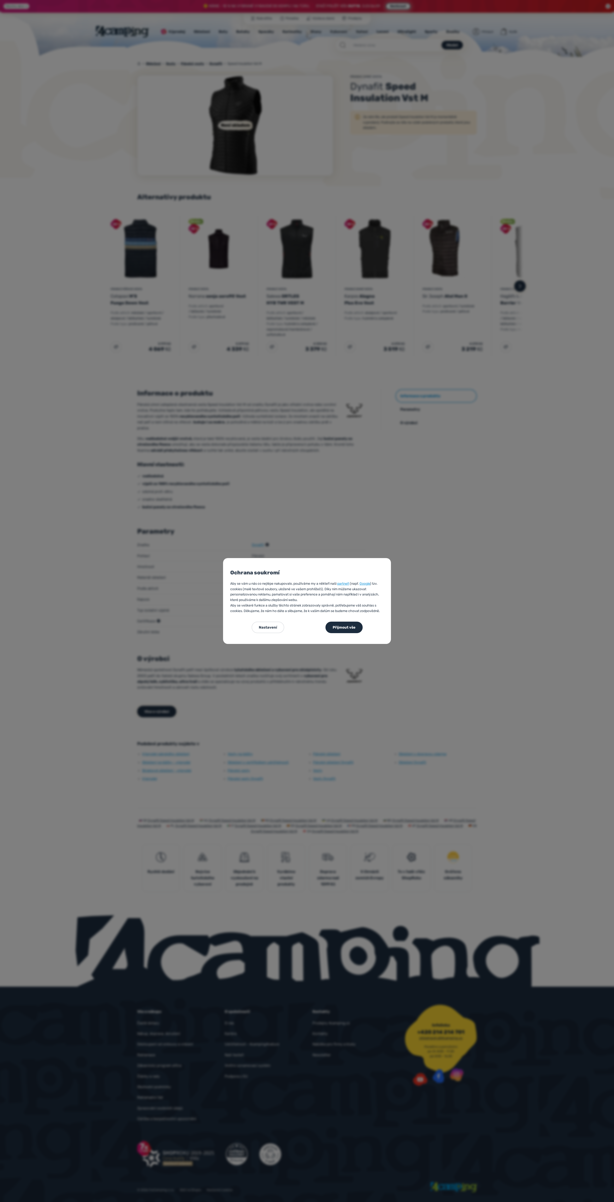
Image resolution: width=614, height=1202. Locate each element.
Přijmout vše (344, 627)
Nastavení (268, 627)
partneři (343, 584)
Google (365, 584)
